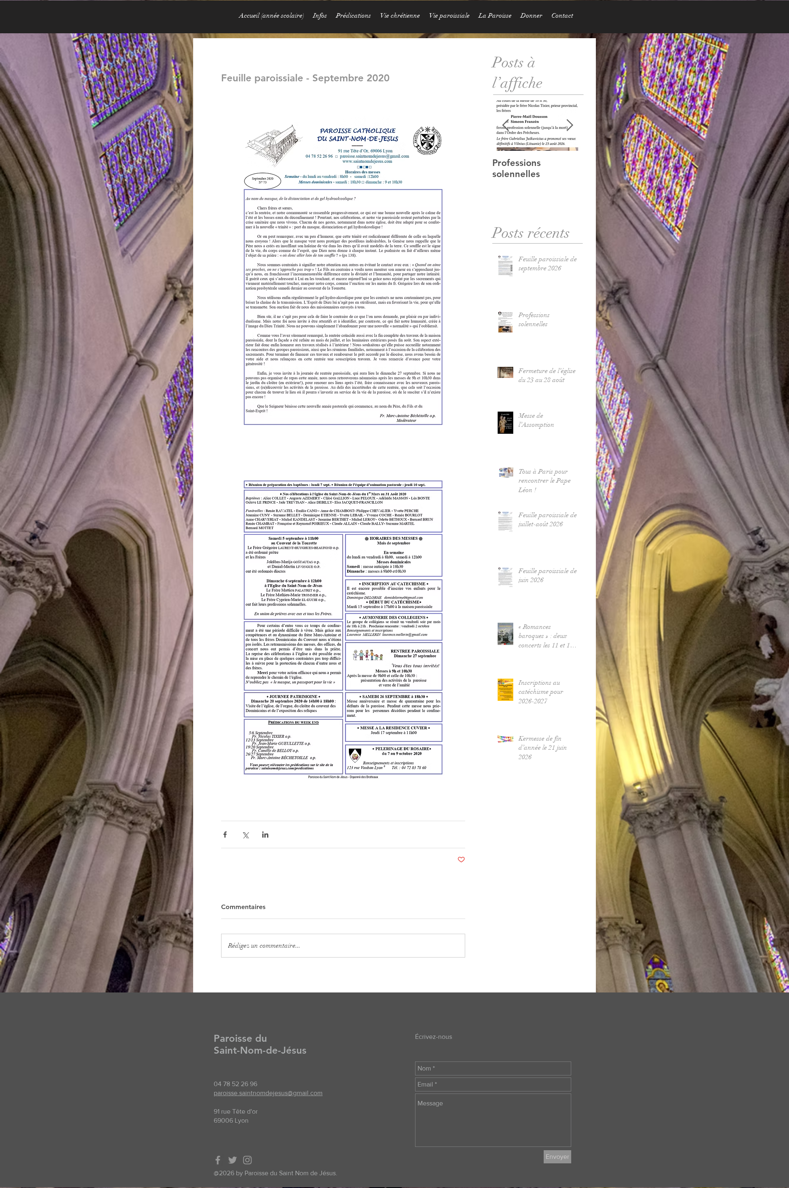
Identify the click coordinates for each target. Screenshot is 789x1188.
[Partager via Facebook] (225, 834)
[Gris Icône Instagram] (247, 1160)
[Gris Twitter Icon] (232, 1160)
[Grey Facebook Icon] (218, 1160)
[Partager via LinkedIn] (265, 834)
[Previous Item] (505, 125)
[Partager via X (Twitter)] (245, 834)
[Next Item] (569, 125)
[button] (354, 15)
